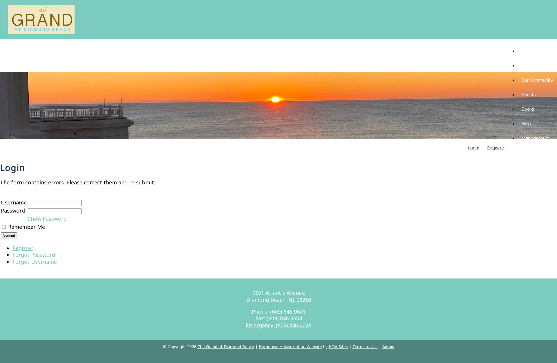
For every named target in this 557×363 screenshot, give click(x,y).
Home (524, 51)
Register (495, 147)
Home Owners (536, 65)
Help (526, 123)
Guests (528, 94)
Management (535, 138)
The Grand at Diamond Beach (226, 346)
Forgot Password (33, 254)
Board (527, 109)
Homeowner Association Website (290, 346)
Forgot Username (34, 261)
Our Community (537, 80)
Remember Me (26, 226)
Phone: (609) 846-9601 (278, 311)
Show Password (47, 218)
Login (473, 147)
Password (13, 210)
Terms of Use (365, 346)
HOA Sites (338, 346)
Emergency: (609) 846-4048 (278, 325)
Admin (388, 346)
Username (14, 202)
